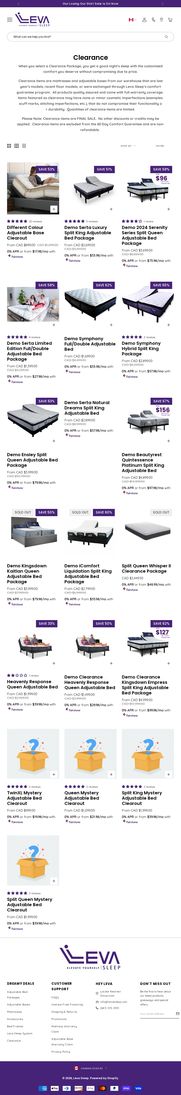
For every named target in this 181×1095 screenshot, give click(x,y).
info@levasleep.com (113, 1001)
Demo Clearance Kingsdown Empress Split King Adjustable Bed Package (145, 685)
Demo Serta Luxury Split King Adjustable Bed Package (87, 233)
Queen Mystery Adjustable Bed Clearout (81, 798)
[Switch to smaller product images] (17, 146)
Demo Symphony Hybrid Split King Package (141, 348)
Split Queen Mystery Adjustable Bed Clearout (29, 905)
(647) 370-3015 (109, 1008)
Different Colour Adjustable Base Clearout (25, 233)
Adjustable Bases (18, 1004)
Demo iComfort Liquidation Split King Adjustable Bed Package (88, 573)
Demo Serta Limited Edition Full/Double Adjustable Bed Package (29, 351)
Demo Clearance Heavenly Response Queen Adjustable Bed (89, 682)
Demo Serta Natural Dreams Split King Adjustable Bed (86, 408)
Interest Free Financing (67, 1004)
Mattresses (14, 1011)
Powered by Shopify (104, 1078)
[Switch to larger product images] (9, 146)
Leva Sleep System (19, 1033)
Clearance (14, 1040)
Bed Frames (15, 1026)
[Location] (161, 20)
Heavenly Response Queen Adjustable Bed (32, 684)
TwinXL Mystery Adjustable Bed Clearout (24, 798)
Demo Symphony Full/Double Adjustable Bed (90, 344)
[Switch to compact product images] (24, 146)
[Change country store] (133, 19)
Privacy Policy (60, 1051)
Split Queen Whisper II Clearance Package (146, 568)
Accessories (15, 1019)
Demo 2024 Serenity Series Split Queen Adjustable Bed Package (145, 235)
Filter (160, 146)
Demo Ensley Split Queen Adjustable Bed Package (32, 460)
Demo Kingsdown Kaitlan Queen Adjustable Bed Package (27, 573)
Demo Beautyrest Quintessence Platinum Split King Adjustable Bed (143, 462)
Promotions (59, 1019)
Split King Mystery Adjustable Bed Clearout (142, 798)
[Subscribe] (177, 1013)
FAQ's (55, 997)
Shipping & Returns (64, 1011)
